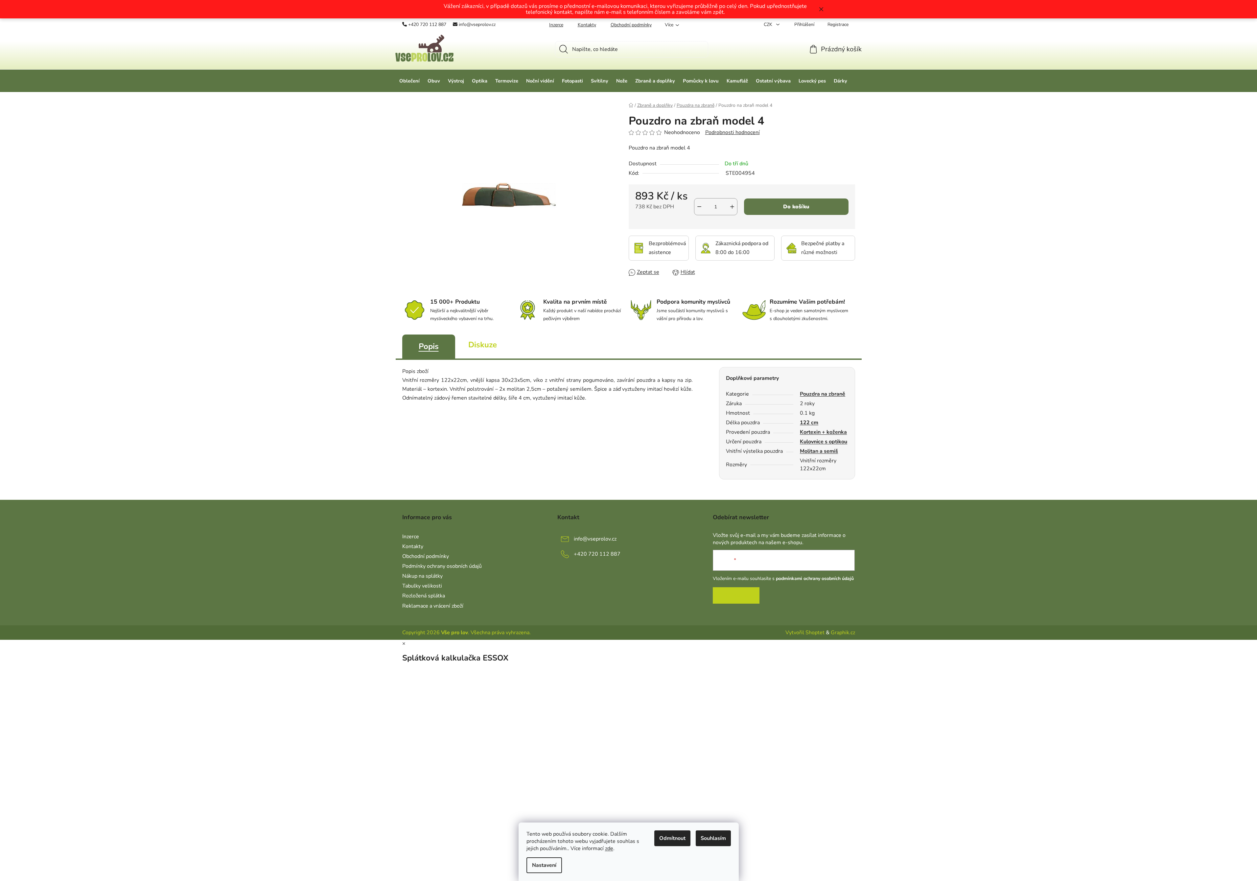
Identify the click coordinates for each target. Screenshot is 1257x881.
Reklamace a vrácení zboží (432, 606)
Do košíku (796, 206)
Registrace (838, 24)
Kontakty (587, 25)
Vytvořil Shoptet (805, 632)
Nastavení (544, 865)
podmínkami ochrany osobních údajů (815, 578)
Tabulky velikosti (422, 586)
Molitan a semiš (819, 451)
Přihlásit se (736, 595)
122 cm (809, 422)
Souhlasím (713, 838)
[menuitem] (409, 81)
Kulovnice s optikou (823, 441)
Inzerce (556, 25)
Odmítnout (672, 838)
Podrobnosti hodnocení (732, 132)
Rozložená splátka (423, 595)
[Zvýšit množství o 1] (732, 206)
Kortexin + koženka (823, 432)
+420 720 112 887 (427, 24)
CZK (769, 24)
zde (609, 848)
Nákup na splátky (422, 576)
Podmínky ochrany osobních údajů (442, 566)
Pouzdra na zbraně (822, 394)
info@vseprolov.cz (477, 24)
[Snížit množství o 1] (699, 206)
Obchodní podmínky (631, 25)
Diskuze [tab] (482, 344)
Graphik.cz (843, 632)
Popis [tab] (429, 346)
